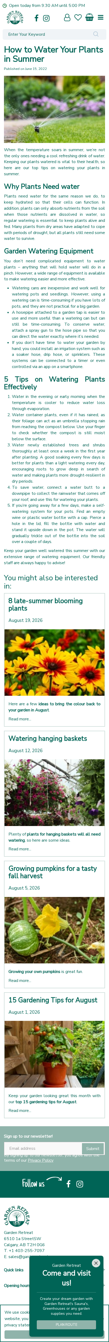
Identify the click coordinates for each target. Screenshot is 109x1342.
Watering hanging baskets (47, 738)
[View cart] (89, 16)
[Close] (96, 1263)
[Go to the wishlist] (80, 18)
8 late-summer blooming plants (45, 604)
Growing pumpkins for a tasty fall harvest (52, 872)
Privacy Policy (40, 1160)
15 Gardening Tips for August (52, 1000)
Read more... (19, 719)
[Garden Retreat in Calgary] (32, 17)
